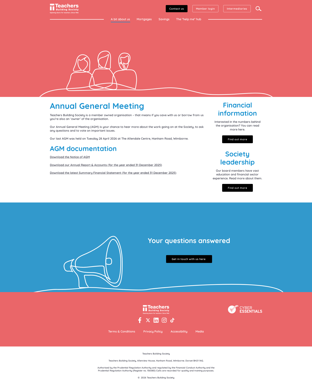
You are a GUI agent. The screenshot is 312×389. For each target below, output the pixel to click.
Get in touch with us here (189, 259)
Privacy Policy (152, 331)
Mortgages (144, 19)
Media (199, 331)
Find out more (237, 139)
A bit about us (120, 19)
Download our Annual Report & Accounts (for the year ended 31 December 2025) (106, 165)
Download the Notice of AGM (70, 157)
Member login (205, 8)
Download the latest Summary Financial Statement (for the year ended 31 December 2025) (113, 173)
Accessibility (179, 331)
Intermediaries (237, 8)
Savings (164, 19)
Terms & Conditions (121, 331)
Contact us (176, 8)
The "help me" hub (188, 19)
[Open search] (259, 8)
